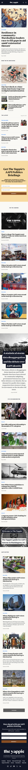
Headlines (4, 760)
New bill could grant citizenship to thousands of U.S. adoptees (13, 425)
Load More (14, 710)
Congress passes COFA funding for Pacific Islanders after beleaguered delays (13, 517)
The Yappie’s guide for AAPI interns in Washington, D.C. (14, 541)
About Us (9, 760)
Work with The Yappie (16, 760)
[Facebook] (14, 766)
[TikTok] (11, 766)
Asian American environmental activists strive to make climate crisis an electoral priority (12, 455)
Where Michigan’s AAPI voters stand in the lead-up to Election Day (13, 617)
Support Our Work (5, 762)
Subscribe (13, 193)
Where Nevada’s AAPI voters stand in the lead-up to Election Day (13, 266)
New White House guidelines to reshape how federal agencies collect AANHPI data (12, 486)
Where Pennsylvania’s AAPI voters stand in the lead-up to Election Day (13, 655)
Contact (12, 762)
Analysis (3, 84)
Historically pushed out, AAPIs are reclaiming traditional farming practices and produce (17, 106)
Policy (14, 348)
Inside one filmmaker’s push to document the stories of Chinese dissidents (17, 98)
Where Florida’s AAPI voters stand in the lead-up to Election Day (13, 324)
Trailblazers (4, 120)
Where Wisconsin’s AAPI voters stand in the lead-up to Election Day (14, 579)
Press (2, 231)
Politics (3, 134)
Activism (3, 29)
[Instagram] (8, 766)
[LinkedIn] (20, 766)
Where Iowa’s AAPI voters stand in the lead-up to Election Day (10, 138)
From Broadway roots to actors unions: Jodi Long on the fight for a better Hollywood (10, 125)
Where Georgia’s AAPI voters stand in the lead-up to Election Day (13, 295)
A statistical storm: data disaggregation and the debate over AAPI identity (14, 359)
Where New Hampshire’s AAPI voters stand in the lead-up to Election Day (13, 693)
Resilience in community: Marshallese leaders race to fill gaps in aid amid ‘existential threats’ (13, 39)
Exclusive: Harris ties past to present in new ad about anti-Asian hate (10, 151)
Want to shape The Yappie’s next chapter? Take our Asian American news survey (13, 236)
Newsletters (18, 762)
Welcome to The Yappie (12, 531)
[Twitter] (17, 766)
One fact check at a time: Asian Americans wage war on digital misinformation (12, 89)
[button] (2, 2)
